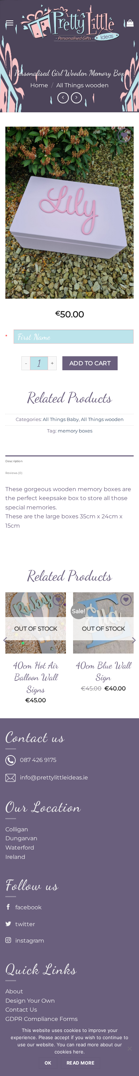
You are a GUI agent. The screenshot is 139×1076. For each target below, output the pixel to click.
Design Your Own (30, 1000)
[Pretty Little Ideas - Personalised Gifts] (69, 23)
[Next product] (62, 97)
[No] (129, 1050)
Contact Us (21, 1009)
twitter (23, 924)
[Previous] (5, 655)
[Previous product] (76, 97)
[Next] (133, 655)
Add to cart (90, 363)
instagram (27, 940)
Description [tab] (13, 461)
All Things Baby (61, 419)
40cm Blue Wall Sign (103, 671)
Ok (48, 1063)
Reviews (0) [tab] (13, 473)
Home (39, 85)
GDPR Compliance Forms (41, 1019)
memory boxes (75, 431)
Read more (80, 1063)
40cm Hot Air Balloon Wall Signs (35, 677)
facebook (26, 907)
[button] (9, 22)
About (14, 991)
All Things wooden (82, 85)
